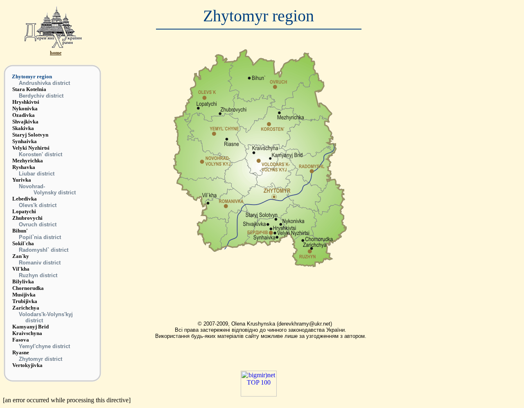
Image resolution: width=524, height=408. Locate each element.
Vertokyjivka (27, 365)
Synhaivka (24, 141)
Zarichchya (25, 308)
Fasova (20, 340)
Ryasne (20, 352)
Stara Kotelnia (29, 89)
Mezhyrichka (27, 160)
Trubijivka (24, 301)
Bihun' (20, 231)
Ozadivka (23, 115)
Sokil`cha (23, 243)
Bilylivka (23, 281)
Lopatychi (24, 211)
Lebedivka (24, 199)
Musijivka (24, 295)
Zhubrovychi (27, 218)
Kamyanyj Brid (30, 327)
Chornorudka (28, 288)
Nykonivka (25, 108)
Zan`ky (20, 256)
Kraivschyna (27, 333)
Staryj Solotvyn (30, 135)
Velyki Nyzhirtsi (31, 148)
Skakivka (23, 128)
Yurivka (21, 180)
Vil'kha (20, 269)
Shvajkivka (25, 122)
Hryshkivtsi (25, 102)
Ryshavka (23, 167)
